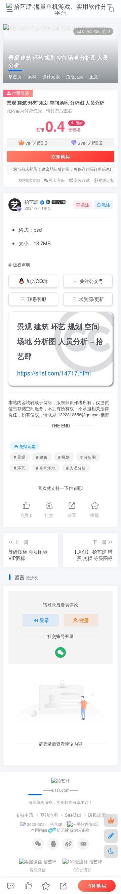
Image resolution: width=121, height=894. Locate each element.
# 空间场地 (45, 468)
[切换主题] (111, 851)
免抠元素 (74, 76)
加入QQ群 (37, 281)
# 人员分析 (76, 468)
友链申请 (24, 815)
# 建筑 (41, 457)
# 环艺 (19, 468)
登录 (44, 620)
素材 (32, 76)
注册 (84, 620)
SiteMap (73, 815)
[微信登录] (60, 652)
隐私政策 (97, 815)
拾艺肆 (32, 201)
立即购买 (60, 156)
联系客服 (37, 299)
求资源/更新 (91, 299)
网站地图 (49, 815)
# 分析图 (88, 457)
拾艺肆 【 (58, 824)
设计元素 (51, 76)
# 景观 (19, 457)
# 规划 (64, 457)
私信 (106, 204)
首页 (16, 76)
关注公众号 (91, 281)
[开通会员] (111, 820)
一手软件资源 (85, 824)
